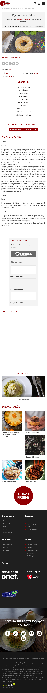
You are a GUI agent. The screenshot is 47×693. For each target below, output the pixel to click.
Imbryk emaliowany (17, 302)
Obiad (5, 526)
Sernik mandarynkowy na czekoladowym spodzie (10, 434)
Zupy (5, 521)
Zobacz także (11, 406)
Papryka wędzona (16, 289)
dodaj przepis (23, 495)
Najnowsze (30, 521)
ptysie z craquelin (32, 432)
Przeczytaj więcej (39, 26)
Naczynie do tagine (17, 276)
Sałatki (5, 529)
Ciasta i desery (8, 532)
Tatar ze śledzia (23, 399)
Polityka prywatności (33, 550)
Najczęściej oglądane (33, 524)
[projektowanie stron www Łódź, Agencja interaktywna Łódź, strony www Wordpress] (8, 685)
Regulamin (30, 553)
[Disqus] (23, 341)
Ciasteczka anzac (9, 481)
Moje (28, 526)
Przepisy (15, 8)
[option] (23, 42)
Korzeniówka (31, 481)
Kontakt (29, 547)
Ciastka (21, 8)
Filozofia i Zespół (32, 544)
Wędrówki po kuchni (23, 19)
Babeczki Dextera (32, 457)
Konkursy (6, 547)
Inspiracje (6, 550)
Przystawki (6, 524)
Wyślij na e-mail (32, 129)
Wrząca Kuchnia (6, 8)
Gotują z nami (7, 544)
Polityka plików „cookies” (35, 556)
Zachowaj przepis (13, 57)
